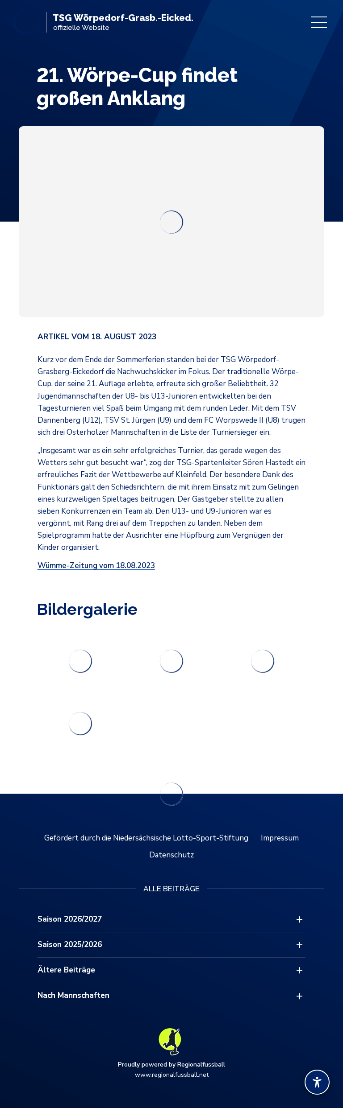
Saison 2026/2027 (70, 919)
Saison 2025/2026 (70, 944)
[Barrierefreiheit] (317, 1082)
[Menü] (318, 22)
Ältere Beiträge (66, 970)
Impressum (280, 838)
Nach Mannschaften (73, 995)
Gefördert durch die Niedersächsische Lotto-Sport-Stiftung (146, 838)
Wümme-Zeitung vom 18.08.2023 (96, 565)
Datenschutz (171, 855)
